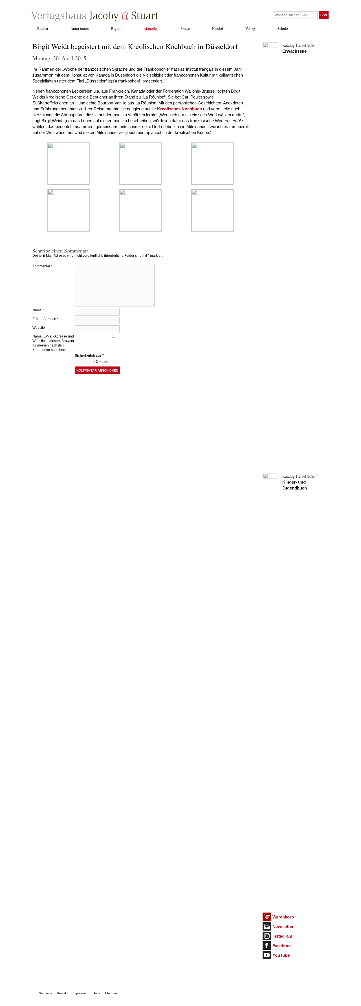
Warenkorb (283, 917)
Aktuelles (151, 28)
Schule (283, 28)
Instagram (282, 936)
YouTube (281, 955)
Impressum (80, 993)
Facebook (282, 945)
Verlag (250, 28)
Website (38, 328)
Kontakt (62, 993)
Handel (217, 28)
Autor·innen (80, 28)
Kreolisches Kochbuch (179, 108)
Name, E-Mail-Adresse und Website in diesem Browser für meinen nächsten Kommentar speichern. (53, 343)
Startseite (45, 993)
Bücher (42, 28)
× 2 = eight (100, 362)
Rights (116, 28)
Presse (185, 28)
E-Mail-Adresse (45, 319)
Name (38, 310)
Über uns (111, 993)
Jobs (96, 993)
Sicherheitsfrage (89, 355)
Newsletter (283, 926)
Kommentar (42, 266)
